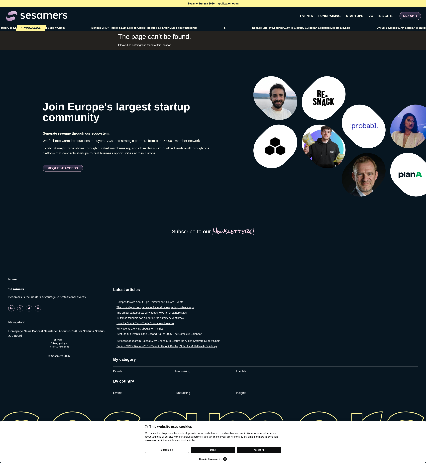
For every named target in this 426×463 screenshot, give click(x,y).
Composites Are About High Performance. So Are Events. (150, 302)
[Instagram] (20, 308)
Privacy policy (58, 343)
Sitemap (58, 339)
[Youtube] (38, 308)
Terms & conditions (59, 346)
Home (12, 279)
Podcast (37, 331)
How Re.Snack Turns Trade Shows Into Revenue (145, 323)
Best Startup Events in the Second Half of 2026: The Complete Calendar (159, 334)
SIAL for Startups (82, 331)
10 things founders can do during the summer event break (150, 318)
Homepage (15, 331)
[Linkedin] (11, 308)
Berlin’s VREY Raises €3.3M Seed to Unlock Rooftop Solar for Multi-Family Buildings (129, 27)
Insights (241, 371)
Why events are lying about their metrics (139, 328)
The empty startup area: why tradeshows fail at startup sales (151, 312)
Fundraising (182, 371)
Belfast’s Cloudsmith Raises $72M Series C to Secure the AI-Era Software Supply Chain (168, 341)
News (27, 331)
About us (65, 331)
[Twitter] (29, 308)
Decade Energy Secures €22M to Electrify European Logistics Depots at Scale (286, 27)
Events (117, 371)
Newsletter (51, 331)
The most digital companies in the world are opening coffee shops (155, 307)
